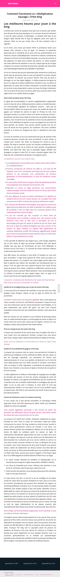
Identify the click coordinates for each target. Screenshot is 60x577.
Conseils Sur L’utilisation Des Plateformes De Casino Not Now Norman (29, 280)
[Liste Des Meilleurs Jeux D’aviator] (1, 288)
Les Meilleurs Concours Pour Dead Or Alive (19, 159)
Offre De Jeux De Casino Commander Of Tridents (21, 282)
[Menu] (55, 3)
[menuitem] (6, 574)
